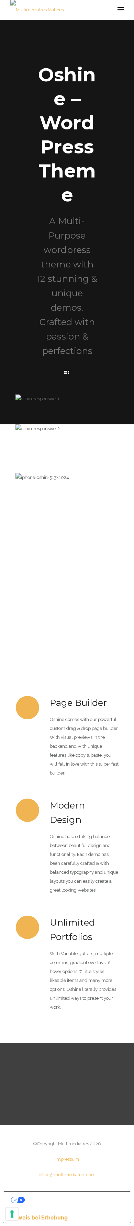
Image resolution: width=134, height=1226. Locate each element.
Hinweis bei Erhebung (38, 1217)
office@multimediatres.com (67, 1174)
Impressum (67, 1159)
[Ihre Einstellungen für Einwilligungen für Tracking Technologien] (12, 1214)
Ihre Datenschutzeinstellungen (73, 1200)
